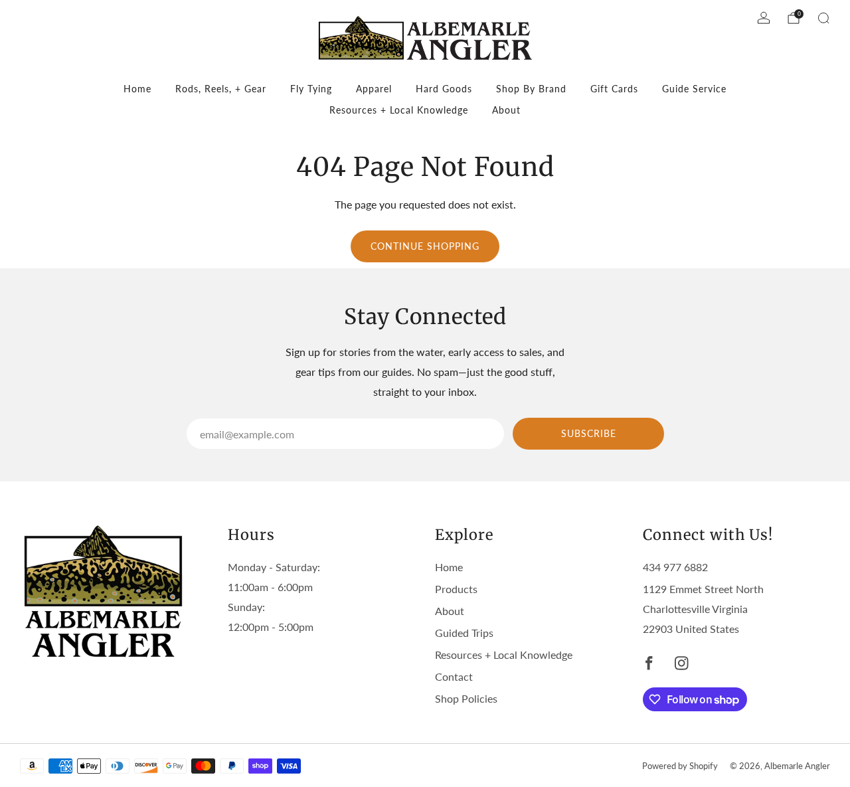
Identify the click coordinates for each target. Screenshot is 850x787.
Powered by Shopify (680, 765)
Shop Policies (466, 698)
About (506, 110)
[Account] (763, 18)
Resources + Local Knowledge (398, 110)
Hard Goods (444, 88)
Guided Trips (464, 632)
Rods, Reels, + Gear (220, 88)
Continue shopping (425, 246)
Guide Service (694, 88)
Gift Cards (614, 88)
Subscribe (588, 433)
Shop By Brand (531, 88)
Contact (454, 676)
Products (456, 588)
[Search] (823, 18)
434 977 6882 (675, 567)
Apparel (374, 88)
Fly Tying (311, 88)
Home (137, 88)
